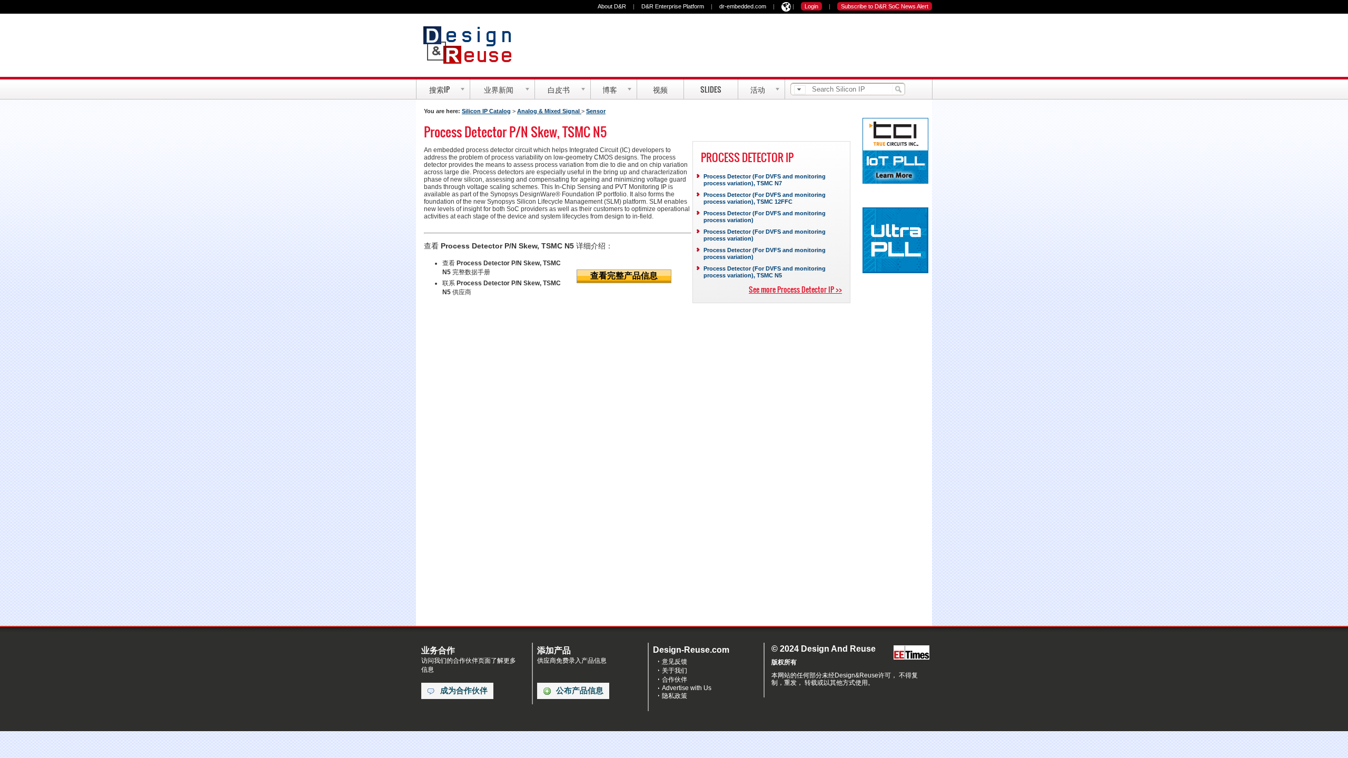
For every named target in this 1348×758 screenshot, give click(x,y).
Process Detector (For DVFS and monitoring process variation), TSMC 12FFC (764, 198)
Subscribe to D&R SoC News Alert (884, 6)
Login (811, 6)
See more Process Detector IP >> (795, 289)
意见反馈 (674, 661)
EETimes (911, 653)
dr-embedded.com (742, 6)
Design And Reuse (472, 44)
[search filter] (800, 89)
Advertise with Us (686, 688)
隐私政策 (674, 696)
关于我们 (674, 670)
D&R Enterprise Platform (672, 6)
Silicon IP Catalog (486, 111)
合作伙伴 (674, 679)
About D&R (612, 6)
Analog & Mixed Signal (549, 111)
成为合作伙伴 (464, 690)
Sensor (596, 111)
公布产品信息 (579, 690)
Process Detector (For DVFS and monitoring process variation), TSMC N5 (764, 271)
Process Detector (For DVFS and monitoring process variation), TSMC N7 (764, 179)
